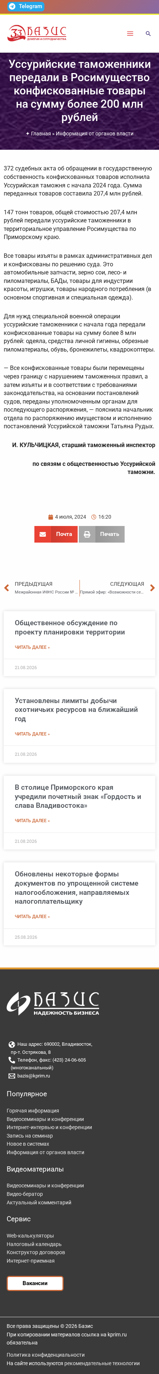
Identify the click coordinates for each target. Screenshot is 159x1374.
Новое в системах (28, 1144)
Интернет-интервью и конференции (49, 1127)
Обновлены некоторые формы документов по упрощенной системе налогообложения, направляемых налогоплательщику (76, 888)
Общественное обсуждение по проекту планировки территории (70, 627)
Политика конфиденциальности (46, 1355)
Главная (41, 133)
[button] (148, 34)
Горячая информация (33, 1111)
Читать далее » (32, 647)
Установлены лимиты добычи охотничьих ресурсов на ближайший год (76, 709)
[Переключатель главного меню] (130, 33)
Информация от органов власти (94, 133)
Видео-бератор (25, 1194)
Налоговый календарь (34, 1244)
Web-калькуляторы (30, 1236)
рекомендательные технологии (102, 1363)
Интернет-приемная (31, 1261)
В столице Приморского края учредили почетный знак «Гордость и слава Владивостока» (78, 796)
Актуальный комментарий (39, 1202)
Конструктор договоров (36, 1252)
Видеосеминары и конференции (45, 1119)
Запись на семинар (30, 1136)
